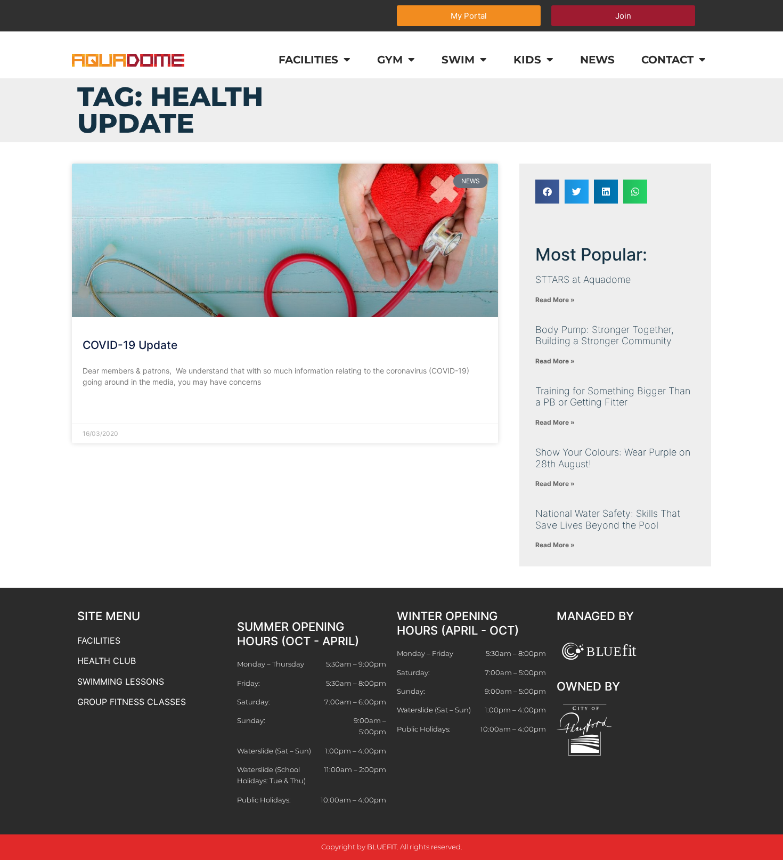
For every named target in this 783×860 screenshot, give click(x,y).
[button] (547, 192)
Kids (527, 59)
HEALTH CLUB (106, 660)
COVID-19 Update (130, 345)
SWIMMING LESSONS (120, 681)
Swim (458, 59)
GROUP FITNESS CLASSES (131, 701)
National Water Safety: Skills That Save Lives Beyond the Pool (607, 519)
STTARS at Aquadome (583, 279)
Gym (390, 59)
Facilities (308, 59)
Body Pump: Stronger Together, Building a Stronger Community (604, 335)
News (597, 59)
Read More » (104, 408)
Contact (667, 59)
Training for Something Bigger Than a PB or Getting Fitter (612, 396)
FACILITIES (98, 640)
